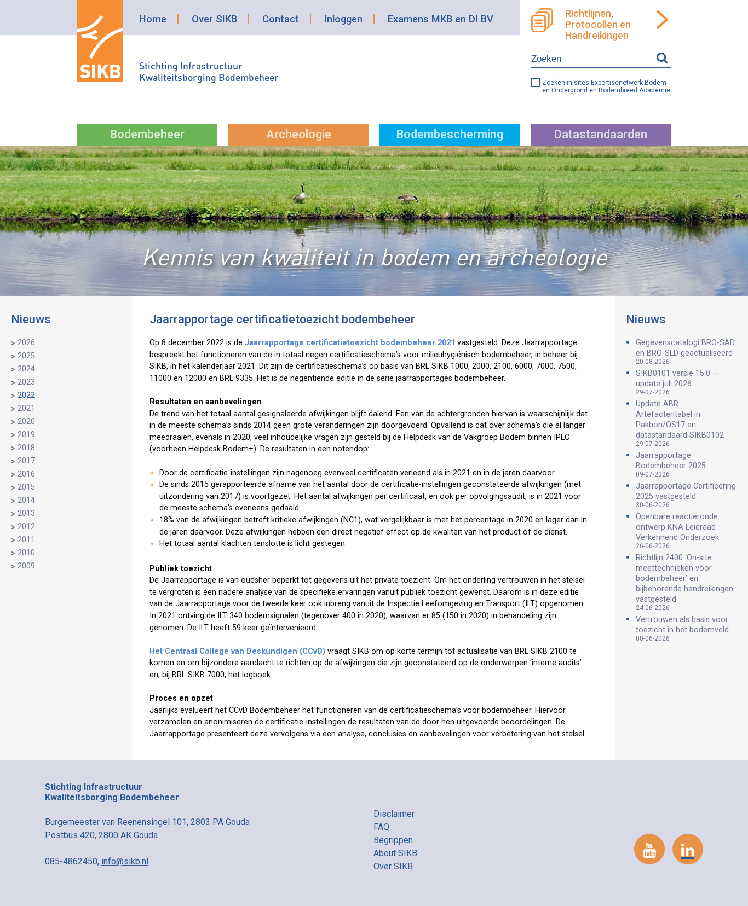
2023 (26, 382)
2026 (26, 342)
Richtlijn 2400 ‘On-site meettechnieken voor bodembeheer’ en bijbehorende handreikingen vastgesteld (684, 582)
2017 (26, 461)
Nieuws (31, 319)
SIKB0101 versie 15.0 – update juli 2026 (676, 382)
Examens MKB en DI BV (440, 19)
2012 (26, 526)
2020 (26, 421)
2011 (26, 539)
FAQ (381, 827)
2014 (26, 500)
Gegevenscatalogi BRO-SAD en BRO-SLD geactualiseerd (685, 351)
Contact (280, 19)
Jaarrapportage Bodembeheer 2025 (671, 464)
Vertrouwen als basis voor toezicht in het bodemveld (682, 628)
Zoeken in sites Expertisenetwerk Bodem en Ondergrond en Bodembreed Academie (606, 86)
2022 (26, 395)
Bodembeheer (147, 134)
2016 (26, 474)
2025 (26, 356)
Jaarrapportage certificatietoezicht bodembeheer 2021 (350, 342)
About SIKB (395, 853)
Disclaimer (394, 814)
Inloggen (343, 19)
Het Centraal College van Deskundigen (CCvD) (237, 651)
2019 (26, 434)
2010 (26, 552)
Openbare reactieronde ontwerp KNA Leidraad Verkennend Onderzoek (677, 531)
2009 (26, 566)
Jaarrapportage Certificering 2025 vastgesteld (686, 495)
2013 (26, 513)
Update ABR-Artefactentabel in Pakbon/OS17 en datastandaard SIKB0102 (680, 423)
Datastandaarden (600, 134)
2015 (26, 487)
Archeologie (298, 134)
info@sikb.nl (124, 861)
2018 (26, 447)
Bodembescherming (449, 134)
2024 (26, 369)
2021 (26, 408)
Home (152, 19)
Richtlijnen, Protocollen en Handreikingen (598, 24)
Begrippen (393, 840)
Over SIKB (214, 19)
